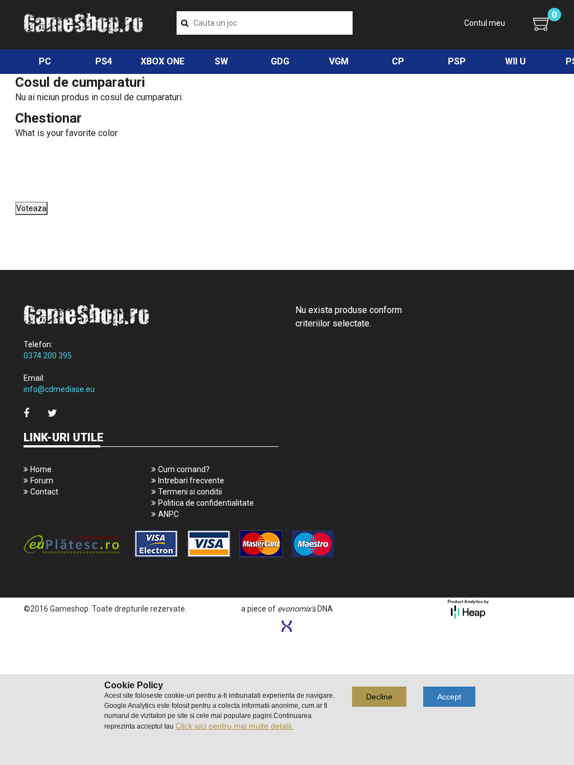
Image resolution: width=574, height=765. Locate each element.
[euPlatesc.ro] (151, 544)
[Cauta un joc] (185, 23)
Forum (41, 480)
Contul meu (484, 22)
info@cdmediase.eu (59, 389)
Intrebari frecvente (191, 480)
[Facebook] (26, 413)
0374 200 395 (48, 355)
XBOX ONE (162, 61)
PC (45, 61)
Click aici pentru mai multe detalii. (234, 725)
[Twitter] (52, 413)
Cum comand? (184, 469)
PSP (457, 61)
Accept (449, 696)
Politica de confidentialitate (206, 502)
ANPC (168, 514)
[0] (541, 23)
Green (26, 158)
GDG (280, 61)
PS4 (103, 61)
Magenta (30, 196)
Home (41, 469)
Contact (44, 491)
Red (24, 170)
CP (398, 61)
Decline (379, 696)
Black (26, 183)
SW (221, 61)
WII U (515, 61)
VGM (339, 61)
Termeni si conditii (190, 491)
